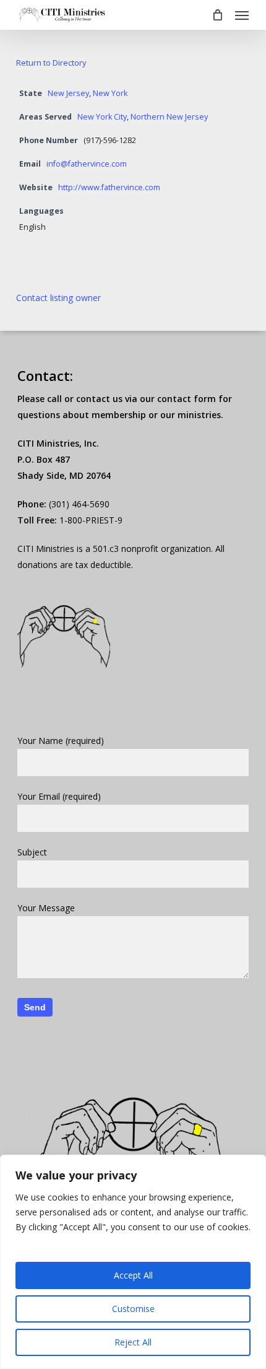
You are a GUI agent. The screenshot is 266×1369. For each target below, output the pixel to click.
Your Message (46, 908)
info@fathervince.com (86, 164)
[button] (242, 15)
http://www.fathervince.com (109, 187)
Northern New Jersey (169, 117)
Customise (133, 1308)
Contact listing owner (58, 298)
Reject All (133, 1342)
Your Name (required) (60, 740)
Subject (32, 852)
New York (110, 93)
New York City (102, 117)
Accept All (133, 1275)
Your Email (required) (59, 796)
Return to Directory (51, 62)
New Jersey (68, 93)
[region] (133, 1262)
